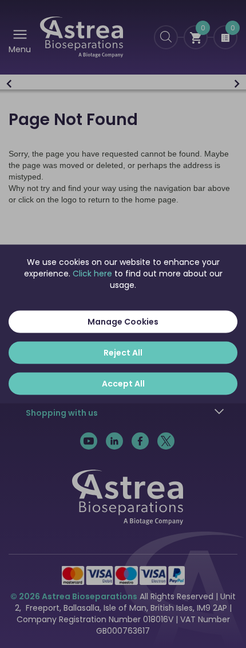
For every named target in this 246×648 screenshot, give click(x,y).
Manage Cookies (123, 321)
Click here (92, 273)
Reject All (123, 352)
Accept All (123, 383)
